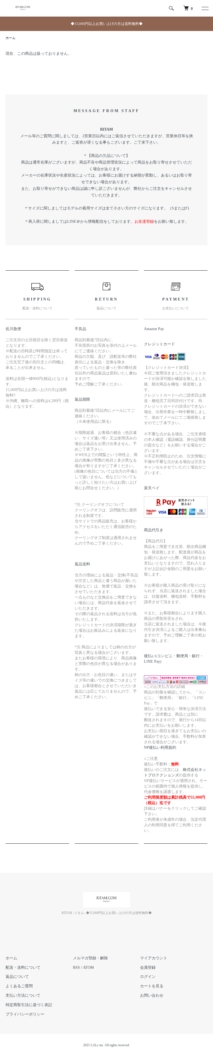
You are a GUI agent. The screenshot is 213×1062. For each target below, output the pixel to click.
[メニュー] (204, 8)
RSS (76, 967)
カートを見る (151, 986)
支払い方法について (23, 995)
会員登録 (148, 967)
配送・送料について (23, 967)
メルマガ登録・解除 (90, 958)
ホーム (11, 38)
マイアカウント (153, 958)
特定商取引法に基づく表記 (29, 1005)
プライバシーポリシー (25, 1014)
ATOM (88, 967)
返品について (17, 977)
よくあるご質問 (19, 986)
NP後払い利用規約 (160, 747)
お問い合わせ (151, 995)
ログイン (148, 977)
